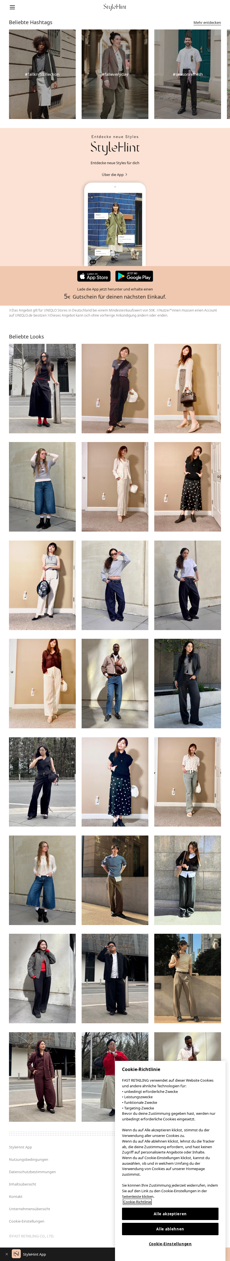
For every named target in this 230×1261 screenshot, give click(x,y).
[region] (170, 1161)
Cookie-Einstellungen (170, 1243)
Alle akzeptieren (170, 1213)
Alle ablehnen (170, 1229)
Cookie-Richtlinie (137, 1201)
